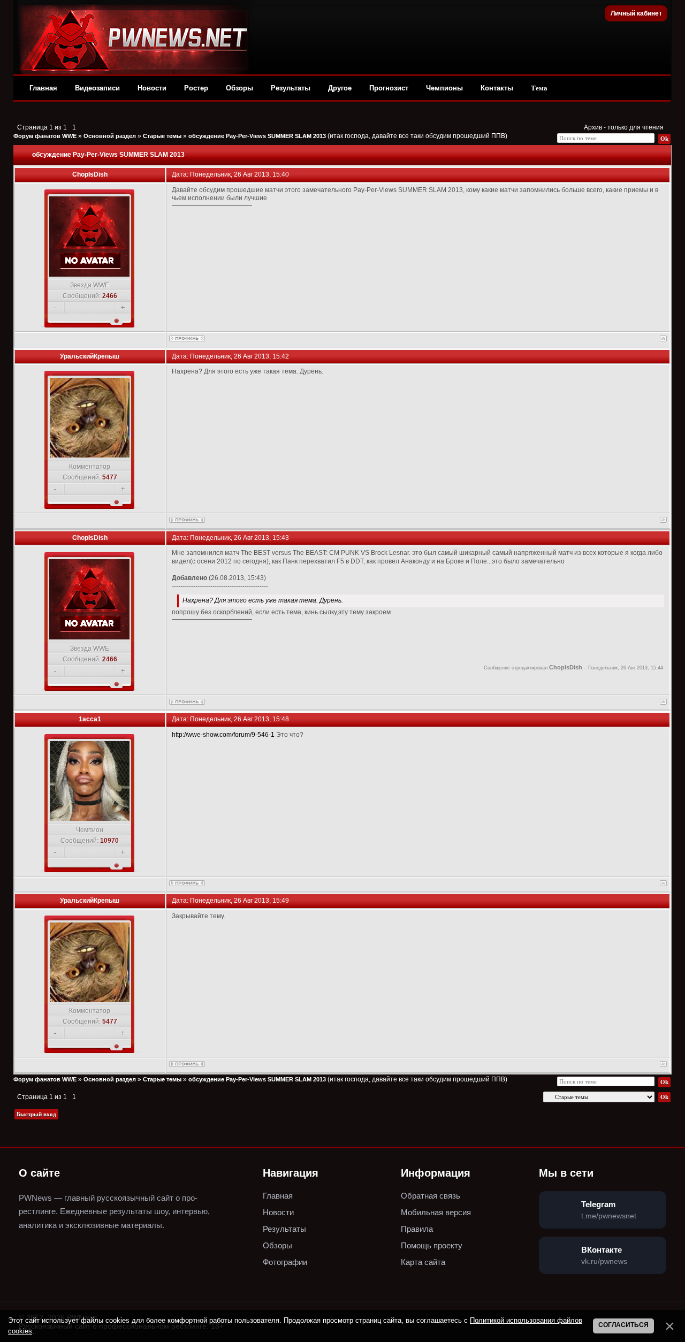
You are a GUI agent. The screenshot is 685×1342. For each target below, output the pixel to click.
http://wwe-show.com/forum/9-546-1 (223, 734)
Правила (417, 1228)
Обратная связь (430, 1195)
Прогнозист (388, 88)
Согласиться (623, 1325)
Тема (539, 88)
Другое (340, 88)
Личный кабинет (636, 13)
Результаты (290, 88)
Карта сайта (423, 1262)
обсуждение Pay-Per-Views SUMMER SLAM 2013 (257, 136)
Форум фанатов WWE (45, 136)
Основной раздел (109, 136)
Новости (152, 88)
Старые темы (162, 136)
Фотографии (285, 1262)
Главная (43, 88)
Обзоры (239, 88)
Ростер (196, 88)
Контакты (497, 88)
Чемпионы (444, 88)
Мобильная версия (436, 1212)
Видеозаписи (97, 88)
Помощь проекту (431, 1245)
